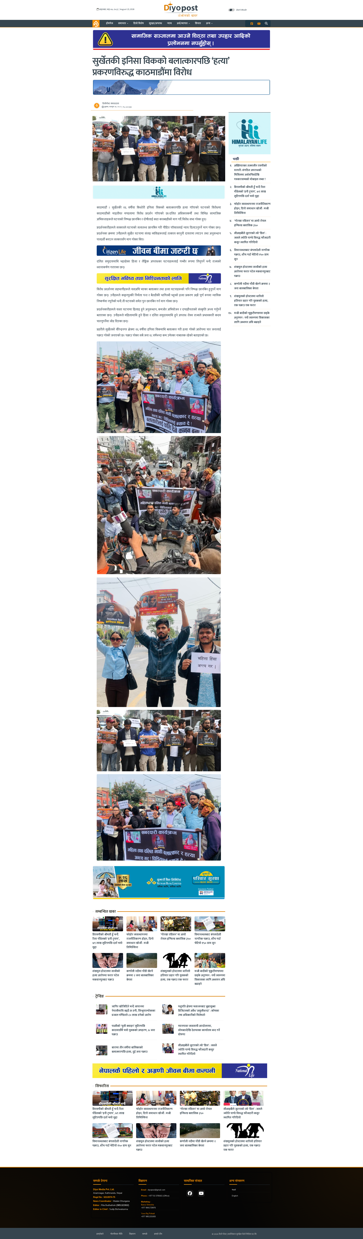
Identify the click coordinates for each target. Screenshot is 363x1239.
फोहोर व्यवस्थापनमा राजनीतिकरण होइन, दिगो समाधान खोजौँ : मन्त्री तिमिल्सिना (140, 941)
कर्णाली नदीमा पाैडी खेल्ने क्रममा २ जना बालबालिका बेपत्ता (140, 975)
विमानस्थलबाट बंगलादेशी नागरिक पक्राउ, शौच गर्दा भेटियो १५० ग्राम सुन (208, 938)
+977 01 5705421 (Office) (158, 1196)
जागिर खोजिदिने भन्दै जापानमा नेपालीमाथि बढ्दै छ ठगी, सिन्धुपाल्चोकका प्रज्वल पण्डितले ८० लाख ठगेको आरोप (133, 1010)
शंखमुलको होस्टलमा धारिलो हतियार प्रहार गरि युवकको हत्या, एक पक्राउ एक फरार (175, 975)
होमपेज (109, 23)
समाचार (122, 23)
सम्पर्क (144, 1234)
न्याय (169, 23)
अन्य (208, 23)
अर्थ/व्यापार (182, 23)
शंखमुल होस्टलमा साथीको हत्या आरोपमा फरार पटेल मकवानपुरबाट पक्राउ (106, 975)
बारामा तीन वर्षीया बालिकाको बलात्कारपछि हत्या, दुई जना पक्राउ (129, 1049)
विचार (198, 23)
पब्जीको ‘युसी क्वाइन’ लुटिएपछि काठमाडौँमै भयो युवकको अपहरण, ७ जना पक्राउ (133, 1030)
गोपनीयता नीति (116, 1234)
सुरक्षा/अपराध (155, 23)
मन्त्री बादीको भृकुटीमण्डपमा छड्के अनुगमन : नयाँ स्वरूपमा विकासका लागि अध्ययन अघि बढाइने (210, 977)
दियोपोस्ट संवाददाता (110, 103)
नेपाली (234, 1190)
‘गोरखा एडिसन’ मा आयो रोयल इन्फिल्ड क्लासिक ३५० (176, 936)
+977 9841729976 (148, 1208)
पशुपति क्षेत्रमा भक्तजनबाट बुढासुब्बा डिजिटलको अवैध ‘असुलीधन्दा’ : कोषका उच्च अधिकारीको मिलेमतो (198, 1010)
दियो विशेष (138, 23)
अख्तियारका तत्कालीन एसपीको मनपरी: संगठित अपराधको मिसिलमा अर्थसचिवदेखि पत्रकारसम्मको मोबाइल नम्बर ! (250, 172)
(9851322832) (122, 1205)
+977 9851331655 (148, 1216)
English (235, 1196)
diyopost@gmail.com (156, 1190)
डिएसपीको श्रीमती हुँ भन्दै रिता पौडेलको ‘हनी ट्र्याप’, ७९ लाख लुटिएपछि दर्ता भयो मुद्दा (107, 941)
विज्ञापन (132, 1234)
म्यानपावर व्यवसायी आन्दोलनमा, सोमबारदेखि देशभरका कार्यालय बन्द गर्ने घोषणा (199, 1030)
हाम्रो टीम (158, 1234)
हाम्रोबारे (100, 1234)
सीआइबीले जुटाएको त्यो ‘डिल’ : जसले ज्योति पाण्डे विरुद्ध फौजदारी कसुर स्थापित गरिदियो (197, 1049)
